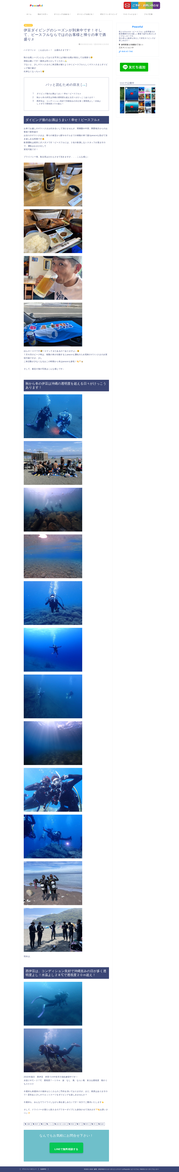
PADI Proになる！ (130, 14)
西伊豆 (87, 1124)
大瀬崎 (28, 1124)
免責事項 (43, 1169)
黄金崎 (102, 1124)
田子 (79, 1124)
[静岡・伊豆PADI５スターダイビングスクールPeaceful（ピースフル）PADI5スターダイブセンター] (36, 6)
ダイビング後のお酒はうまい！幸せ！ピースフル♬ (59, 93)
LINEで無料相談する (66, 1149)
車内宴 (72, 1124)
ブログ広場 (148, 14)
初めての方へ (43, 14)
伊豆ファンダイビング (108, 14)
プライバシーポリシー (29, 1169)
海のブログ (28, 25)
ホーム (29, 14)
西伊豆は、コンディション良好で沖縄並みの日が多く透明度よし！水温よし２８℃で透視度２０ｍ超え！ (69, 102)
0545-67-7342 (127, 51)
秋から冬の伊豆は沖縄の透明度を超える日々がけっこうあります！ (66, 97)
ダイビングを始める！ (62, 14)
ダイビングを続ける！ (85, 14)
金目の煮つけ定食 (61, 1124)
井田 (94, 1124)
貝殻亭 (36, 1124)
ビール (50, 1124)
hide (84, 85)
